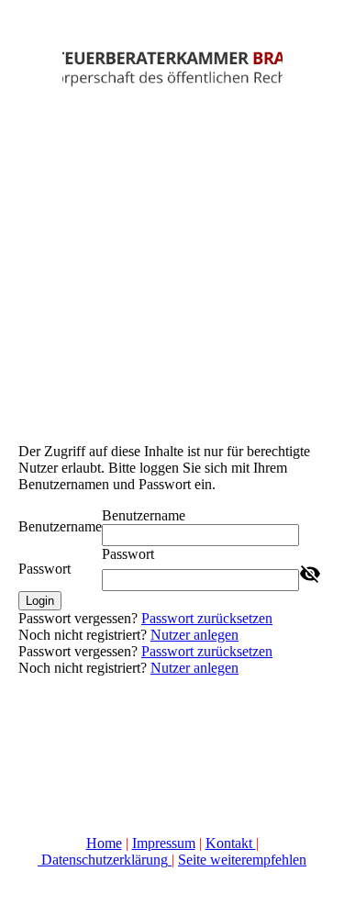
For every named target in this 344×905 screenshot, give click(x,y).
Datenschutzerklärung (104, 859)
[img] (172, 69)
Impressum (163, 843)
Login (40, 601)
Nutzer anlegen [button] (194, 634)
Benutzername (60, 526)
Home (104, 843)
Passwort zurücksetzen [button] (206, 618)
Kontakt (230, 843)
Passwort (44, 568)
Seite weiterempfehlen (242, 859)
